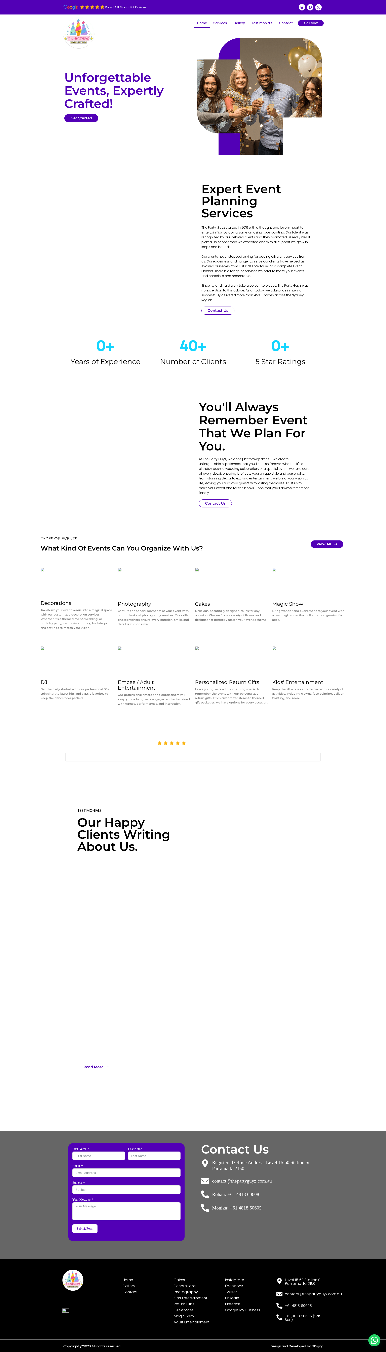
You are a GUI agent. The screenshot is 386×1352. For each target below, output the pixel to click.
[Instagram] (302, 7)
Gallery (239, 23)
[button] (374, 1340)
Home (202, 23)
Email (76, 1165)
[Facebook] (310, 7)
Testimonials (261, 23)
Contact (286, 23)
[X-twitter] (318, 7)
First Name (79, 1149)
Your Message (81, 1199)
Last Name (135, 1149)
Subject (77, 1182)
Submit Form (85, 1228)
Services (220, 23)
